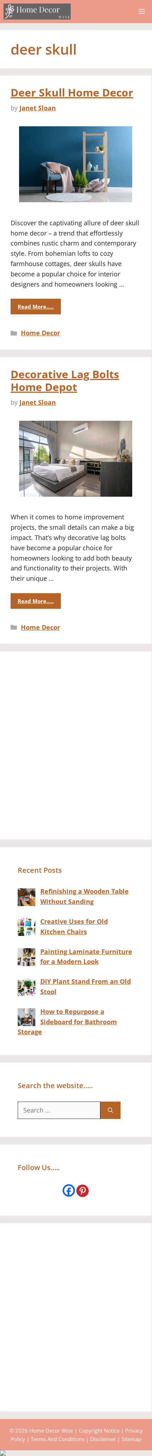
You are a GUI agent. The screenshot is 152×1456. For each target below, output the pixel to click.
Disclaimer (103, 1439)
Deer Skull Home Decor (72, 92)
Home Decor (40, 333)
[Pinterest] (82, 1191)
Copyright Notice (99, 1430)
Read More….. (36, 306)
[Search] (110, 1110)
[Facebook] (69, 1190)
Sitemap (131, 1439)
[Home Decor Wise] (37, 11)
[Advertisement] (76, 745)
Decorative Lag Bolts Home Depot (65, 380)
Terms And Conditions (57, 1439)
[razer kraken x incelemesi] (76, 1453)
